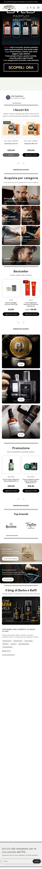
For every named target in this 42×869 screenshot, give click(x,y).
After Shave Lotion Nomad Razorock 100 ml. (31, 303)
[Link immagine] (21, 195)
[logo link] (11, 526)
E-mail (5, 861)
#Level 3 (13, 644)
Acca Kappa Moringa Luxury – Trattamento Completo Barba (33, 145)
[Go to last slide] (18, 163)
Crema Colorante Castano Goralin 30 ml (11, 303)
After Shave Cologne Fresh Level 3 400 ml (31, 480)
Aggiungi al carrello (13, 155)
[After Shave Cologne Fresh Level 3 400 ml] (31, 465)
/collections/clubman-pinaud (9, 12)
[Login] (31, 7)
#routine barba (7, 647)
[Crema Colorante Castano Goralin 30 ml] (11, 288)
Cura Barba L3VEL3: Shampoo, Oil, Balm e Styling (18, 630)
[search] (27, 8)
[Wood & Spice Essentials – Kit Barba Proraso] (13, 129)
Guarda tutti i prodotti (21, 169)
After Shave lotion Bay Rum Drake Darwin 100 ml (11, 480)
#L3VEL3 (5, 644)
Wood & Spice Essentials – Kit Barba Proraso (13, 144)
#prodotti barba (23, 644)
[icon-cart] (34, 8)
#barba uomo (7, 641)
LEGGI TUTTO (6, 651)
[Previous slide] (18, 322)
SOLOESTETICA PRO (32, 2)
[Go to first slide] (24, 499)
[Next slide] (24, 163)
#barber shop (18, 641)
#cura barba (28, 641)
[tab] (3, 88)
